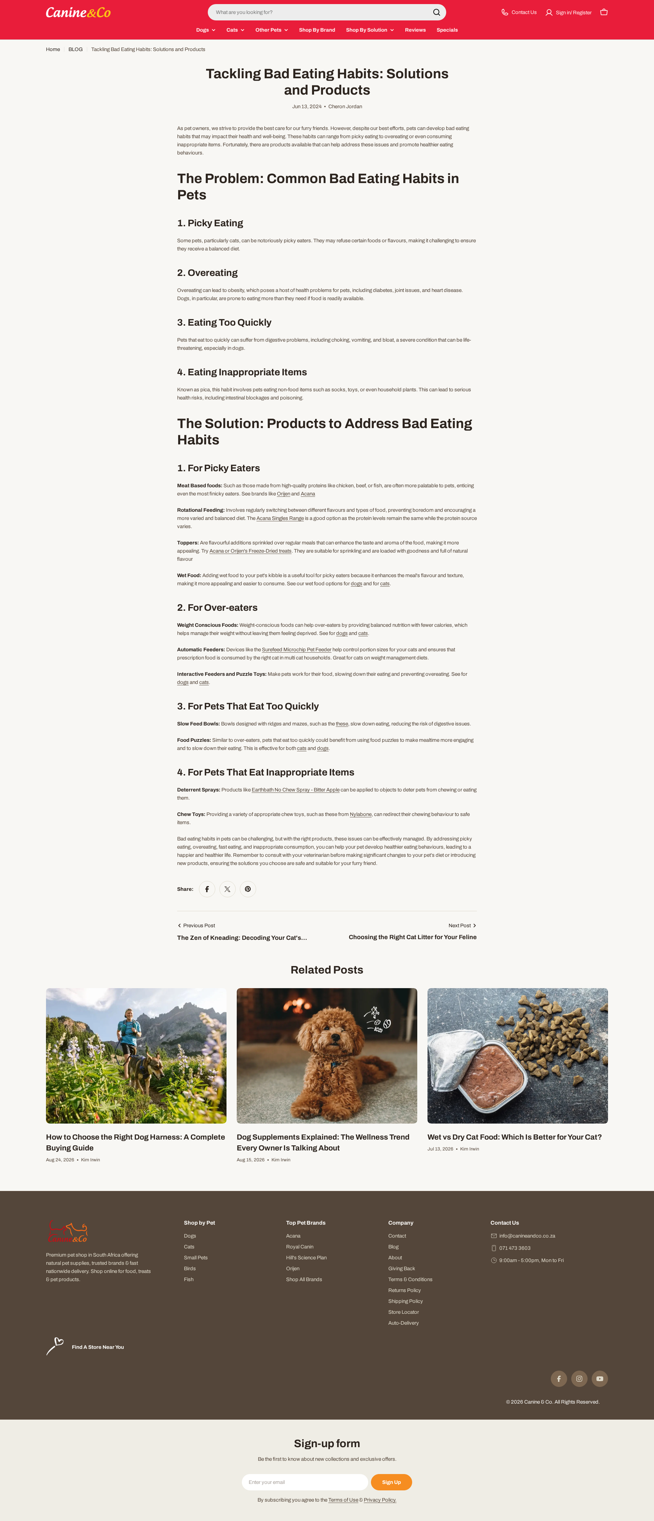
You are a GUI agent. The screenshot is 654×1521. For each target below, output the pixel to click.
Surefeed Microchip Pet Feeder (296, 649)
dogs (356, 583)
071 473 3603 (515, 1248)
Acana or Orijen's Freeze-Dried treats (250, 551)
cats (385, 583)
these (342, 723)
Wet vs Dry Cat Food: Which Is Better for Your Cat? (514, 1137)
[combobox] (327, 12)
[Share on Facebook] (207, 889)
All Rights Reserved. (577, 1402)
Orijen (283, 493)
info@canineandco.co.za (527, 1236)
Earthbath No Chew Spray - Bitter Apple (296, 789)
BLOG (75, 49)
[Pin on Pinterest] (248, 889)
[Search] (437, 12)
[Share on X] (227, 889)
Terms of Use (343, 1500)
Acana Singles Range (280, 518)
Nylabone (361, 814)
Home (53, 49)
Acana (308, 493)
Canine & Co (538, 1402)
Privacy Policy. (380, 1500)
